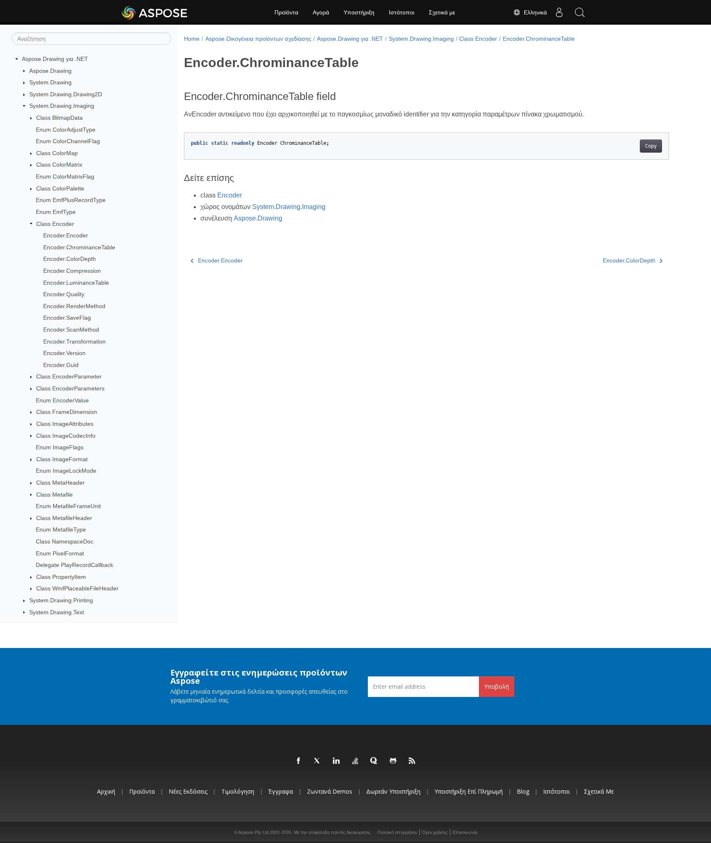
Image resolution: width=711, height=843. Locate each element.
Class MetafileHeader (64, 518)
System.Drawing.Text (56, 612)
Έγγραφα (280, 791)
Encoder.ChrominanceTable (79, 247)
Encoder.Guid (61, 365)
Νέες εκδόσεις (188, 791)
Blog (523, 791)
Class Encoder (55, 224)
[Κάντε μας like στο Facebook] (298, 761)
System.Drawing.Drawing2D (65, 94)
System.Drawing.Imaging (61, 105)
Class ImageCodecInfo (65, 435)
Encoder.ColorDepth (69, 258)
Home (192, 38)
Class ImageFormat (62, 459)
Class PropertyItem (61, 577)
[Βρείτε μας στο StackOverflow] (355, 761)
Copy (651, 146)
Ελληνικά (533, 12)
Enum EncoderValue (62, 400)
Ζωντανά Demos (329, 791)
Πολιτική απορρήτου (397, 832)
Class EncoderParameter (69, 376)
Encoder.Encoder (65, 235)
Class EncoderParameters (70, 388)
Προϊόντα (286, 12)
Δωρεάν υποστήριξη (393, 791)
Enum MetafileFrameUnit (68, 506)
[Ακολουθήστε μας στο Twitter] (317, 761)
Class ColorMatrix (59, 164)
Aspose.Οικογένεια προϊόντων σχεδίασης (258, 38)
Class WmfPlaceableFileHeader (77, 588)
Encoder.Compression (72, 270)
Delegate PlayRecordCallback (74, 565)
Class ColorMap (57, 153)
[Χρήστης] (559, 12)
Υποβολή (496, 686)
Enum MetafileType (61, 529)
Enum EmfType (56, 212)
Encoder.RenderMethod (74, 306)
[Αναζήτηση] (579, 12)
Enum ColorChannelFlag (68, 141)
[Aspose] (155, 12)
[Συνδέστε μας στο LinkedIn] (336, 761)
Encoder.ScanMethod (71, 329)
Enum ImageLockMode (66, 470)
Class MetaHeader (60, 482)
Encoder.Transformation (74, 341)
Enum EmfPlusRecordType (71, 200)
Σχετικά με (442, 12)
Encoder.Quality (63, 294)
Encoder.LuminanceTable (76, 282)
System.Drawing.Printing (61, 600)
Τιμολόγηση (237, 791)
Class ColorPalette (60, 188)
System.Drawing (50, 82)
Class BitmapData (59, 117)
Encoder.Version (64, 353)
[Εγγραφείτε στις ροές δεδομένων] (412, 761)
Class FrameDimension (66, 412)
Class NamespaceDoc (64, 541)
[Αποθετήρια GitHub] (393, 761)
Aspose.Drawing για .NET (55, 59)
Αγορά (321, 12)
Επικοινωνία (465, 832)
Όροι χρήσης (435, 832)
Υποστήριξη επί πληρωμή (468, 791)
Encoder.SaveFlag (67, 317)
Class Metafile (54, 494)
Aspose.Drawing (50, 70)
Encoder (229, 195)
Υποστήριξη (359, 12)
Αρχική (106, 791)
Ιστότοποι (401, 12)
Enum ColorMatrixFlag (65, 176)
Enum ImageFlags (60, 447)
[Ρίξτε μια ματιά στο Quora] (374, 761)
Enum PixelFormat (60, 553)
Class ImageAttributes (64, 423)
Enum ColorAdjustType (65, 129)
